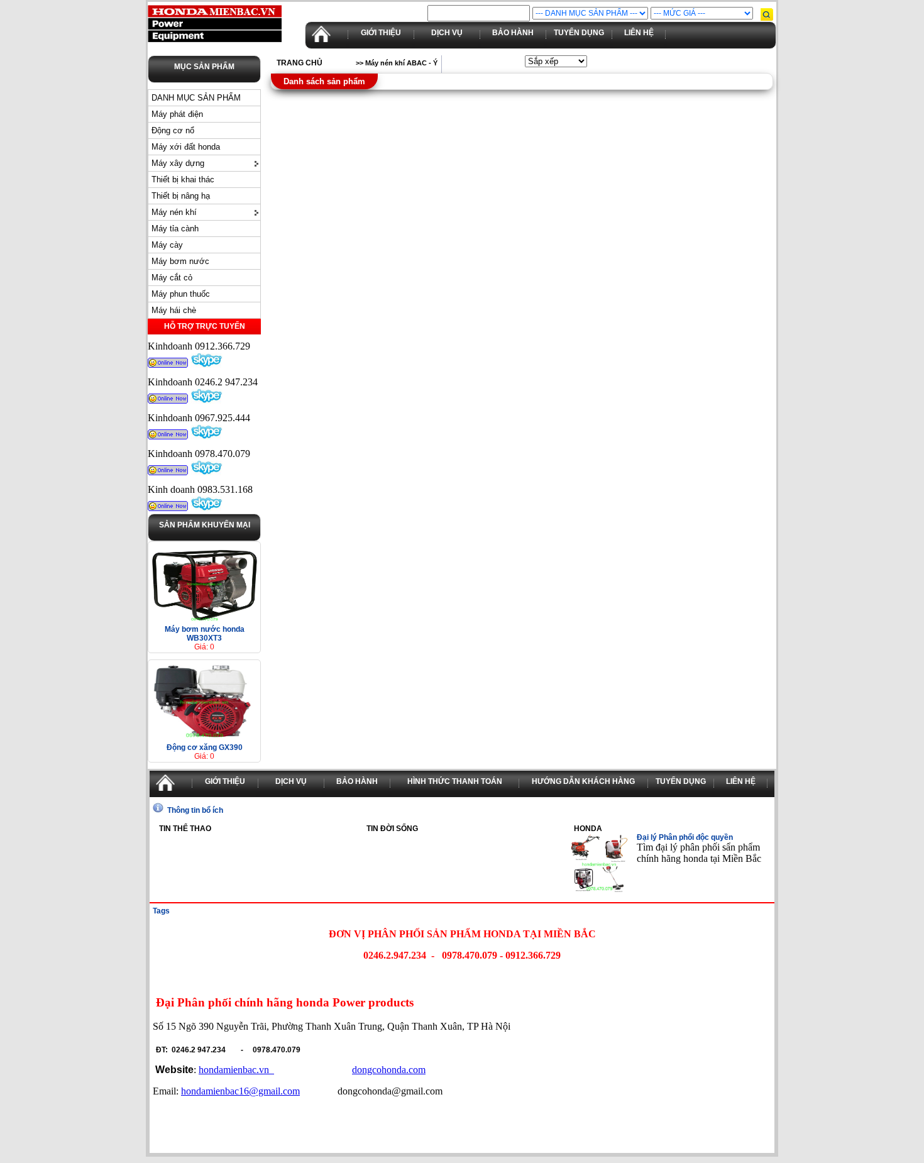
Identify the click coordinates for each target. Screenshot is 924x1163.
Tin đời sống (392, 828)
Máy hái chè (173, 310)
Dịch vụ (447, 32)
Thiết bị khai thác (182, 179)
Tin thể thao (185, 828)
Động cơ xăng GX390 (205, 747)
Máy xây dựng (177, 163)
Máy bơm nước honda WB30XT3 (205, 633)
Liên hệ (639, 32)
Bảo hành (513, 32)
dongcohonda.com (389, 1069)
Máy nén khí (174, 212)
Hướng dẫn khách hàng (583, 781)
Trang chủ (299, 62)
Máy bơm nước (180, 261)
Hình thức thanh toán (454, 781)
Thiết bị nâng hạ (180, 196)
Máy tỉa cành (175, 228)
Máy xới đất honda (185, 147)
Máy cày (167, 245)
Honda (588, 828)
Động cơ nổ (172, 130)
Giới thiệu (381, 32)
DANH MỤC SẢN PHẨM (196, 97)
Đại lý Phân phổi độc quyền (685, 837)
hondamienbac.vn (236, 1069)
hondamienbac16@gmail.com (240, 1091)
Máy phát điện (177, 114)
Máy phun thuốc (180, 294)
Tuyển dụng (579, 32)
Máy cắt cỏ (171, 277)
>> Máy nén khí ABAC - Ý (396, 63)
